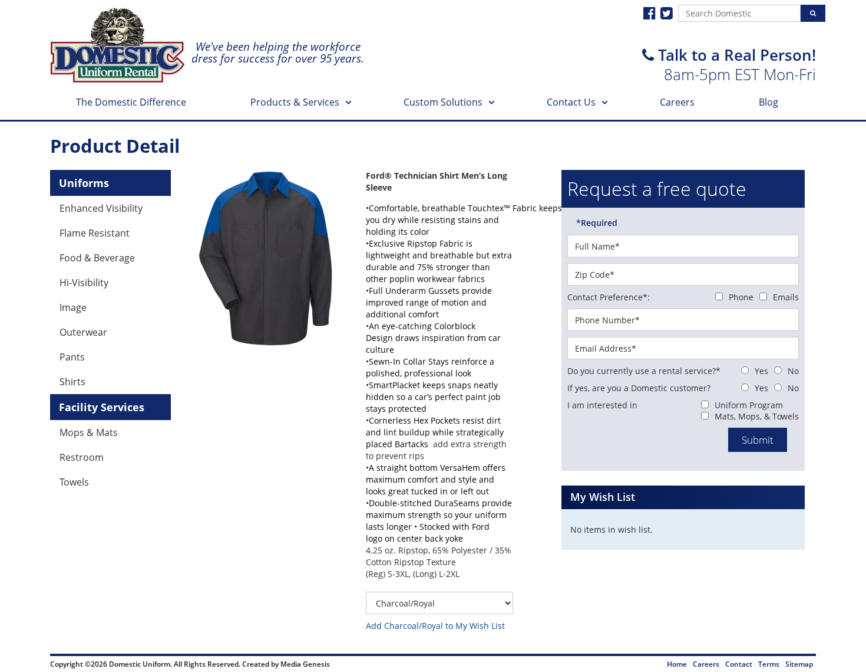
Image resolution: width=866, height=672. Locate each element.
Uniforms (84, 183)
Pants (72, 356)
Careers (677, 102)
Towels (74, 482)
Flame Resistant (95, 233)
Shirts (72, 381)
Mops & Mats (89, 432)
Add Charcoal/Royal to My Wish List (435, 625)
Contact (738, 664)
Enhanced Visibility (101, 208)
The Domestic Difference (131, 102)
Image (73, 307)
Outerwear (83, 332)
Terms (768, 664)
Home (677, 664)
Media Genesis (305, 664)
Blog (768, 102)
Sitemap (799, 664)
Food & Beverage (97, 257)
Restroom (82, 457)
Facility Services (101, 407)
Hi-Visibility (84, 282)
